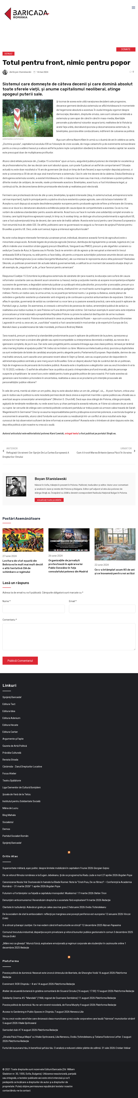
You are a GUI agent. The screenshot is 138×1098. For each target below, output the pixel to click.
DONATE (125, 49)
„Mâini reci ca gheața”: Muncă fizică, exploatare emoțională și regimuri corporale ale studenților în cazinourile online (63, 943)
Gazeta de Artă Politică (15, 746)
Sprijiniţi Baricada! (12, 697)
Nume (7, 601)
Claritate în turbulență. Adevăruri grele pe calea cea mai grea (35, 907)
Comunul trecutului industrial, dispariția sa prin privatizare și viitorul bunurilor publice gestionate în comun (58, 932)
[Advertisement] (53, 36)
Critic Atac (10, 856)
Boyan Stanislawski (21, 72)
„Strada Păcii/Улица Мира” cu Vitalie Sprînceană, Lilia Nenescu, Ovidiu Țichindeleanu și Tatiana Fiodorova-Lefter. (62, 1037)
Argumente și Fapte (13, 738)
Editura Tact (9, 704)
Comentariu (10, 619)
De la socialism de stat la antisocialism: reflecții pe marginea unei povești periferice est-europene (54, 914)
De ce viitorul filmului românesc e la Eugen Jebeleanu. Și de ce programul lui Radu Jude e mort (52, 875)
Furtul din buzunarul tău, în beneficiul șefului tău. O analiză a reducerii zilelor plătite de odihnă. (52, 1048)
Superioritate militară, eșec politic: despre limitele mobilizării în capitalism (41, 868)
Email (73, 601)
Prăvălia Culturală (12, 752)
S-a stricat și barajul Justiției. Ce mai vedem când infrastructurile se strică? (42, 925)
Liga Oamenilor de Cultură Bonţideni (22, 787)
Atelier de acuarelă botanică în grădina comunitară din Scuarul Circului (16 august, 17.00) (49, 991)
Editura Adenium (11, 718)
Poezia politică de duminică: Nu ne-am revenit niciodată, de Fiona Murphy (41, 1005)
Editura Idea (9, 711)
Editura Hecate (10, 725)
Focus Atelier (9, 773)
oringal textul (72, 433)
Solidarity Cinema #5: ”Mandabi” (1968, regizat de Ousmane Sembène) (40, 998)
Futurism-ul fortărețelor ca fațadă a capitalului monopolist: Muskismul (40, 893)
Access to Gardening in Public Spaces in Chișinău (28, 1011)
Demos (6, 829)
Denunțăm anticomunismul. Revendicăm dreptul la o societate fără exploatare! (44, 900)
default (8, 54)
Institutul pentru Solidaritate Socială (21, 801)
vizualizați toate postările (49, 500)
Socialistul (8, 822)
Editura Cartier (10, 732)
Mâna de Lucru (10, 808)
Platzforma (11, 961)
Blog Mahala (9, 815)
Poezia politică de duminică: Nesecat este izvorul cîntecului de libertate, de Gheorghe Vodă (50, 973)
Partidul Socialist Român (15, 836)
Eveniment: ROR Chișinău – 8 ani (20, 984)
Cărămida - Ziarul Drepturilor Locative (22, 766)
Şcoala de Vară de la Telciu (17, 794)
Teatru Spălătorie (12, 780)
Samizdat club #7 (12, 1030)
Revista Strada (10, 759)
